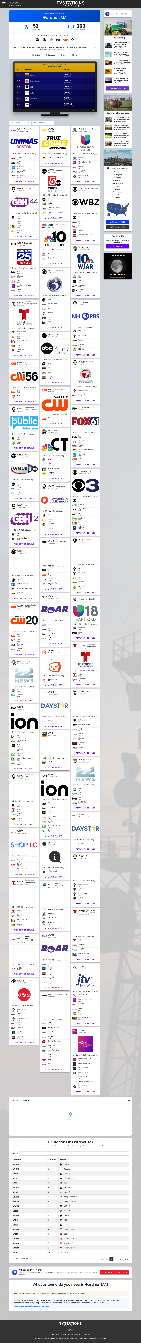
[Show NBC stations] (51, 40)
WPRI (15, 1224)
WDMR (16, 1229)
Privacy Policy (74, 1334)
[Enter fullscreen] (129, 1099)
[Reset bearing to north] (129, 1110)
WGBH (16, 1164)
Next (126, 1259)
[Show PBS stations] (72, 40)
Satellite (25, 1100)
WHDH (16, 1197)
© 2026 (71, 1330)
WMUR (16, 1206)
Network (64, 1159)
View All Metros (117, 222)
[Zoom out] (129, 1107)
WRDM (16, 1248)
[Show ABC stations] (37, 40)
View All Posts (117, 88)
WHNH (16, 1169)
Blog (64, 1334)
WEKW (16, 1215)
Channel (52, 1159)
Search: (15, 1153)
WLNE (15, 1192)
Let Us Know (117, 246)
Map (17, 1100)
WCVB (16, 1187)
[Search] (107, 14)
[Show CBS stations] (44, 40)
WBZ (15, 1183)
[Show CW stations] (65, 40)
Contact (86, 1334)
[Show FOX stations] (58, 40)
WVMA (16, 1238)
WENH (15, 1220)
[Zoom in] (129, 1104)
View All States (117, 227)
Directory (55, 1334)
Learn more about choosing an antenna (31, 1306)
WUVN (16, 1243)
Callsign (17, 1159)
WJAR (15, 1210)
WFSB (15, 1173)
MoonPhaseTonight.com (117, 277)
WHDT (16, 1178)
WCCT (16, 1252)
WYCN (16, 1201)
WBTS (15, 1234)
